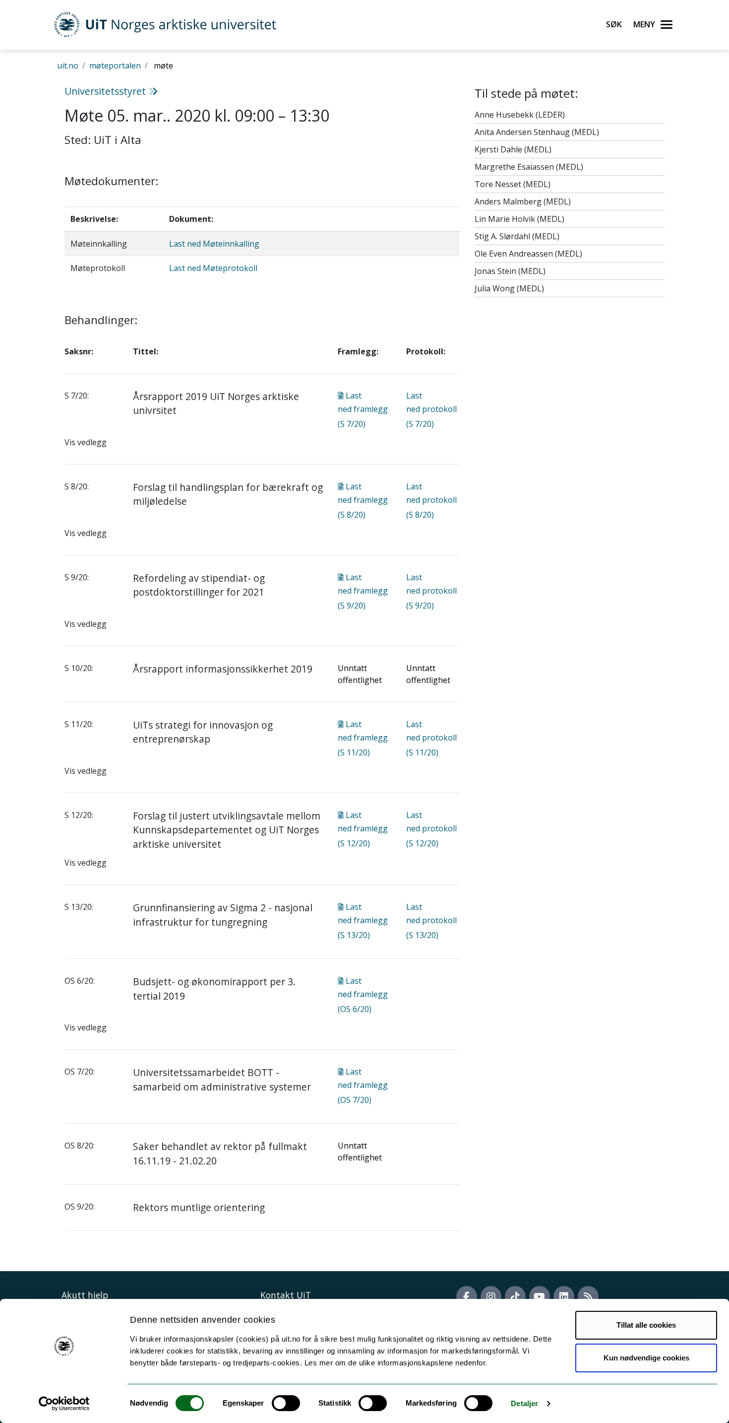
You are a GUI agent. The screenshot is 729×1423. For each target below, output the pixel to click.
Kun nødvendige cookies (646, 1358)
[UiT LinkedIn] (563, 1296)
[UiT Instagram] (491, 1296)
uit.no (67, 65)
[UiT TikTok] (515, 1296)
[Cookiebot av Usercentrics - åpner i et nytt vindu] (64, 1403)
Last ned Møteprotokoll (213, 268)
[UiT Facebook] (466, 1296)
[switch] (286, 1403)
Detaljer (524, 1403)
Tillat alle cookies (646, 1325)
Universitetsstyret (106, 91)
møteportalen (115, 65)
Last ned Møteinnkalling (214, 243)
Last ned (363, 409)
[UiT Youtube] (539, 1296)
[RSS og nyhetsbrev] (588, 1296)
